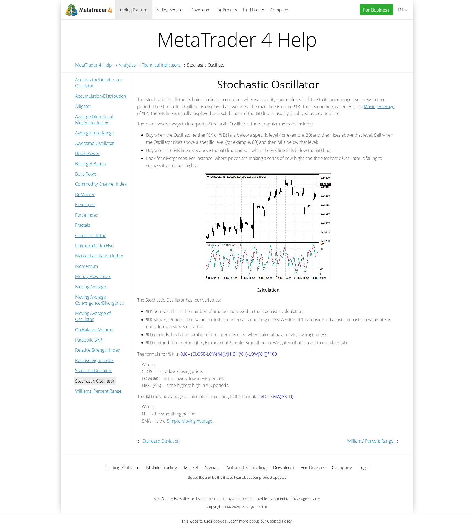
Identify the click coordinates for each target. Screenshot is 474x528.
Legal (364, 467)
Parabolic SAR (88, 340)
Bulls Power (86, 174)
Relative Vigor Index (94, 360)
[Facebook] (228, 487)
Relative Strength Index (97, 350)
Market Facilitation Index (99, 256)
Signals (212, 467)
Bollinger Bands (90, 164)
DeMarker (85, 194)
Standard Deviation (93, 371)
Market (191, 467)
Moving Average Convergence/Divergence (99, 300)
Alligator (83, 106)
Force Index (86, 215)
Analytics (127, 65)
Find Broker (253, 9)
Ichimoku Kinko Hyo (94, 246)
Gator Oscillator (90, 236)
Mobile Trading (161, 467)
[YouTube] (245, 487)
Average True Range (94, 133)
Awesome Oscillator (94, 143)
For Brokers (226, 9)
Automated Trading (246, 467)
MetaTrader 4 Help (93, 65)
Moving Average (90, 287)
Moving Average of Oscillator (93, 316)
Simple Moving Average (189, 421)
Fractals (82, 225)
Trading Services (169, 9)
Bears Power (87, 153)
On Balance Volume (94, 330)
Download (199, 9)
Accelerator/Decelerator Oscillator (98, 83)
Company (279, 9)
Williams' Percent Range (98, 391)
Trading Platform (133, 9)
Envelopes (85, 205)
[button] (375, 10)
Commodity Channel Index (101, 184)
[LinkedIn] (237, 487)
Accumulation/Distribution (100, 96)
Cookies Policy (279, 521)
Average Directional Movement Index (94, 120)
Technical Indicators (161, 65)
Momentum (86, 266)
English (399, 9)
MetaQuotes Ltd (254, 506)
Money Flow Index (93, 276)
